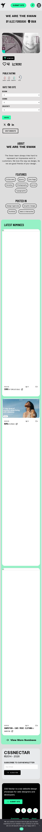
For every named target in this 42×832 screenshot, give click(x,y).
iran (33, 21)
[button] (32, 5)
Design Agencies (13, 206)
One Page (32, 179)
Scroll (33, 185)
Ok (21, 829)
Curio (6, 389)
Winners (25, 818)
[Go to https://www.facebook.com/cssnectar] (23, 810)
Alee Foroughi (18, 21)
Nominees (15, 818)
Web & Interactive (26, 212)
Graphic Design (29, 206)
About (34, 818)
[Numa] (21, 399)
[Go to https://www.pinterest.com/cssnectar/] (29, 810)
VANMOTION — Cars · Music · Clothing (18, 728)
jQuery (21, 179)
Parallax (9, 185)
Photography (22, 185)
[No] (39, 825)
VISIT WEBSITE (10, 131)
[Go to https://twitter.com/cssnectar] (17, 810)
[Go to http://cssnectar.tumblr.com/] (35, 810)
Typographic (21, 191)
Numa (6, 424)
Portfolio (12, 212)
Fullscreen (10, 179)
